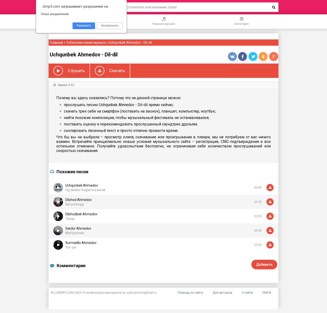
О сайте (247, 292)
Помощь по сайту (190, 292)
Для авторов (222, 292)
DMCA (266, 292)
